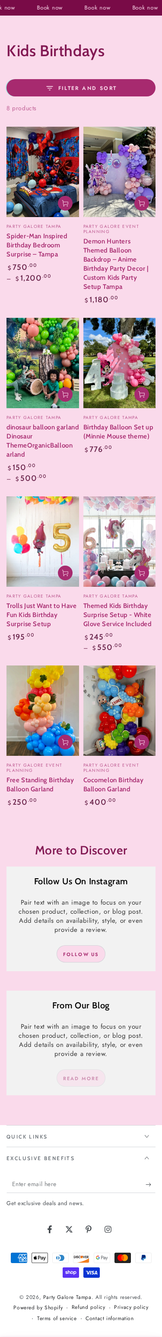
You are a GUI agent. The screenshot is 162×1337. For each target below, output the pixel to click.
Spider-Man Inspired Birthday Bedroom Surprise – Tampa (36, 245)
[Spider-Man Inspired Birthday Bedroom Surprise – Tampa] (42, 172)
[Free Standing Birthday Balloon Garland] (42, 710)
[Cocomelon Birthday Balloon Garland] (119, 710)
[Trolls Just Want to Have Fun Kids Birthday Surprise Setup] (42, 541)
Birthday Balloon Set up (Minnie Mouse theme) (118, 431)
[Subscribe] (151, 1184)
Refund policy (88, 1307)
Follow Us (81, 954)
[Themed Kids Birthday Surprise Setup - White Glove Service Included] (119, 541)
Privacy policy (131, 1307)
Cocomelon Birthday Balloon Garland (113, 784)
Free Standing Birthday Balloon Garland (40, 784)
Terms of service (57, 1318)
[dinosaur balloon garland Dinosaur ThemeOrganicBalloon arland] (42, 363)
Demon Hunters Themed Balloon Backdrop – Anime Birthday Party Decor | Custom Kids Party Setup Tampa (116, 264)
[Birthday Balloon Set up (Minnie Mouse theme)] (119, 363)
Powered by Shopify (38, 1307)
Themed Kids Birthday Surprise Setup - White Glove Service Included (117, 615)
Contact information (109, 1318)
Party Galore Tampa (67, 1297)
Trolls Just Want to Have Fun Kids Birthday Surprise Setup (41, 615)
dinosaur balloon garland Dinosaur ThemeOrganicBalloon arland (42, 440)
